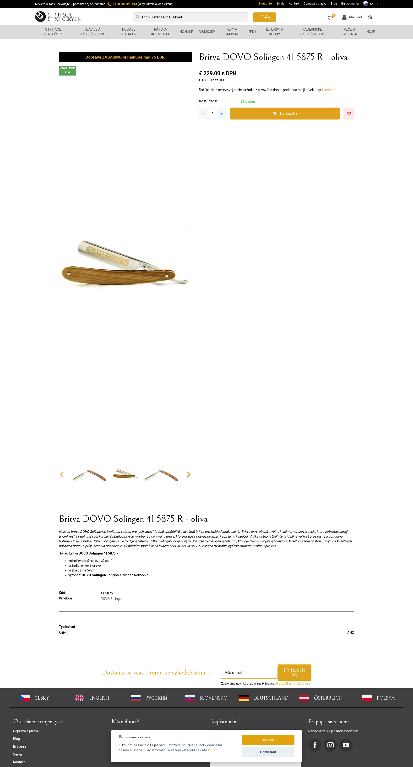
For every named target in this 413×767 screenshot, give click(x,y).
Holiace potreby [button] (128, 31)
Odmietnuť (268, 752)
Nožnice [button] (186, 32)
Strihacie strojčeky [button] (53, 31)
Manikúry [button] (207, 32)
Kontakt (294, 3)
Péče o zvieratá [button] (349, 31)
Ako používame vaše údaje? (293, 683)
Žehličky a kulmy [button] (274, 31)
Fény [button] (252, 32)
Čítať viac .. (330, 90)
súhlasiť (268, 740)
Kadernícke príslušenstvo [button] (312, 31)
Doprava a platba (315, 3)
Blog (334, 3)
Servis (280, 3)
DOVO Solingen (112, 599)
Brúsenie (265, 3)
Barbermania (350, 3)
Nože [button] (371, 32)
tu (209, 750)
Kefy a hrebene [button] (232, 31)
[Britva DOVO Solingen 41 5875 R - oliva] (125, 268)
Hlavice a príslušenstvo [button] (92, 31)
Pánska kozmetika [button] (160, 31)
